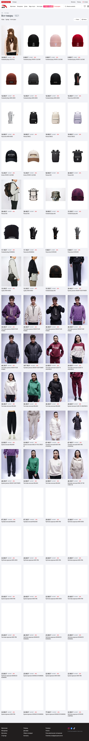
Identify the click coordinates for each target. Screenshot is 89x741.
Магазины (73, 2)
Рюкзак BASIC (27, 136)
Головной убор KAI (51, 213)
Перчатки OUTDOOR (51, 252)
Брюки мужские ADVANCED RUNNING (33, 676)
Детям (25, 6)
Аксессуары (39, 6)
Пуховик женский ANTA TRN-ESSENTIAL (53, 445)
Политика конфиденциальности (54, 736)
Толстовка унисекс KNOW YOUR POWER (9, 330)
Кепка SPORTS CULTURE (7, 175)
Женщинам (20, 6)
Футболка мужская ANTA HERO (76, 522)
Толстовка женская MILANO (8, 406)
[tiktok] (74, 728)
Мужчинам (13, 6)
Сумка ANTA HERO (6, 290)
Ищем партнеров (6, 2)
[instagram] (69, 728)
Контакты (26, 736)
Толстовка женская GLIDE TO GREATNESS (53, 368)
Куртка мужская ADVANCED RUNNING (55, 714)
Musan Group (79, 731)
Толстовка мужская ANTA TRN (75, 599)
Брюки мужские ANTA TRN (8, 599)
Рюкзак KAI (49, 175)
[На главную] (2, 13)
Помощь (79, 2)
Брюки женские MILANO (7, 444)
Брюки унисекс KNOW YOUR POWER (77, 290)
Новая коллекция (48, 6)
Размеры (48, 728)
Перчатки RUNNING (29, 252)
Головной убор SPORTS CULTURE (32, 59)
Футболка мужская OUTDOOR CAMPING (75, 715)
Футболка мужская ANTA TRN (53, 522)
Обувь (2, 19)
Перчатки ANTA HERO (73, 98)
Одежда (7, 19)
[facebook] (71, 728)
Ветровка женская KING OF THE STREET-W (76, 484)
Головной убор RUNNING (8, 252)
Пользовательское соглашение (54, 733)
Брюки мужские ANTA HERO (53, 676)
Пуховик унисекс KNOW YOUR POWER (33, 368)
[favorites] (85, 6)
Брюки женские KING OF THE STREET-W (33, 445)
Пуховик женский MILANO (8, 522)
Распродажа (57, 6)
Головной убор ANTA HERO (8, 98)
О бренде (14, 2)
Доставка (26, 731)
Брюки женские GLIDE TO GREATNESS (78, 406)
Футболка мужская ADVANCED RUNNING (31, 638)
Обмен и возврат (28, 733)
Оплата (48, 731)
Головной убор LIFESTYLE (8, 59)
